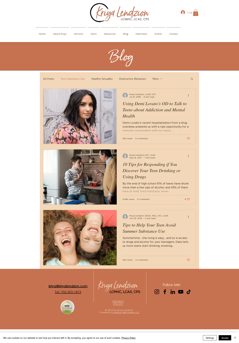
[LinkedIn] (173, 292)
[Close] (235, 337)
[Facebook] (165, 292)
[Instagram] (157, 292)
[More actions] (189, 95)
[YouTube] (181, 292)
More (156, 78)
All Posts (48, 78)
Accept (224, 337)
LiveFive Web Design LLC (125, 312)
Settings (210, 337)
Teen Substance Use (72, 78)
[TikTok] (189, 292)
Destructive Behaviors (132, 78)
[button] (109, 32)
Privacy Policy (128, 337)
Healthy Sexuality (102, 78)
